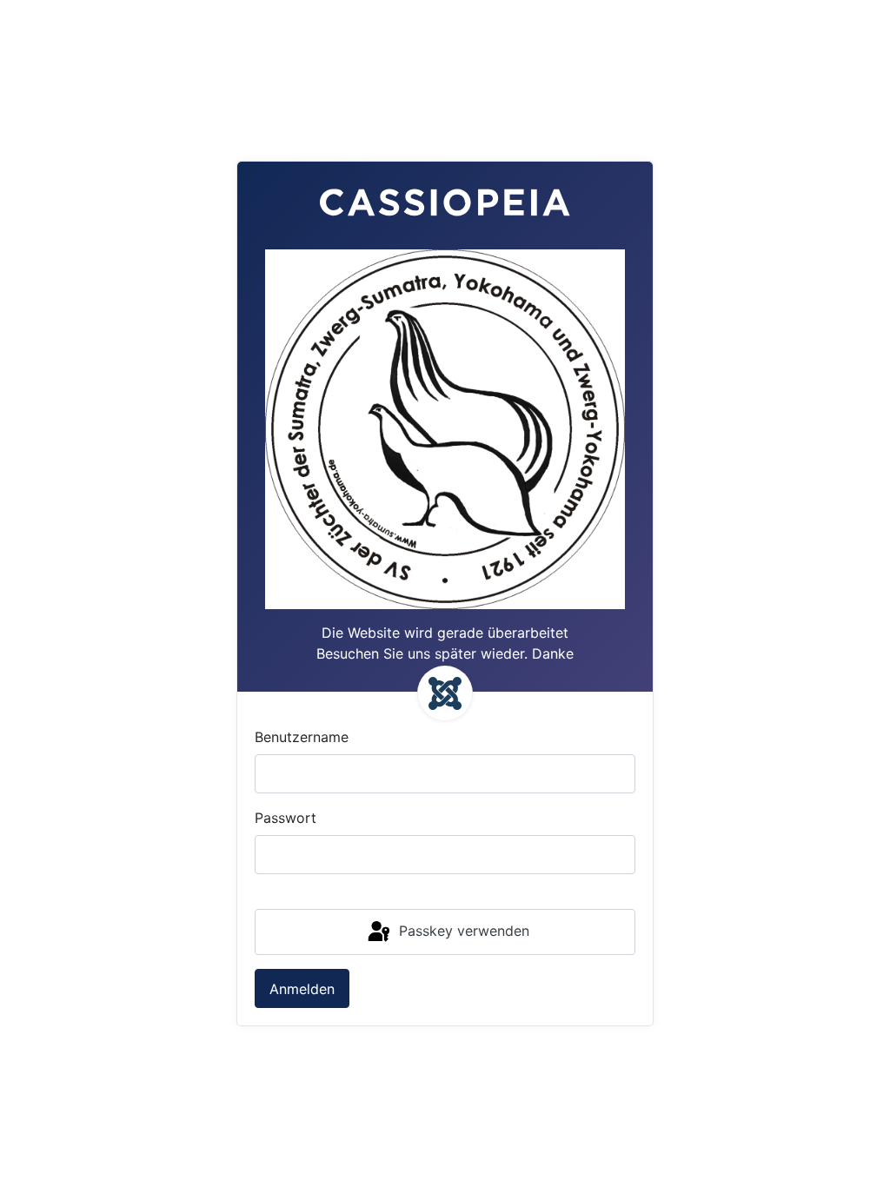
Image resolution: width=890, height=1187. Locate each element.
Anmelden (302, 989)
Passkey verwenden (462, 930)
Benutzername (302, 737)
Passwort (285, 817)
